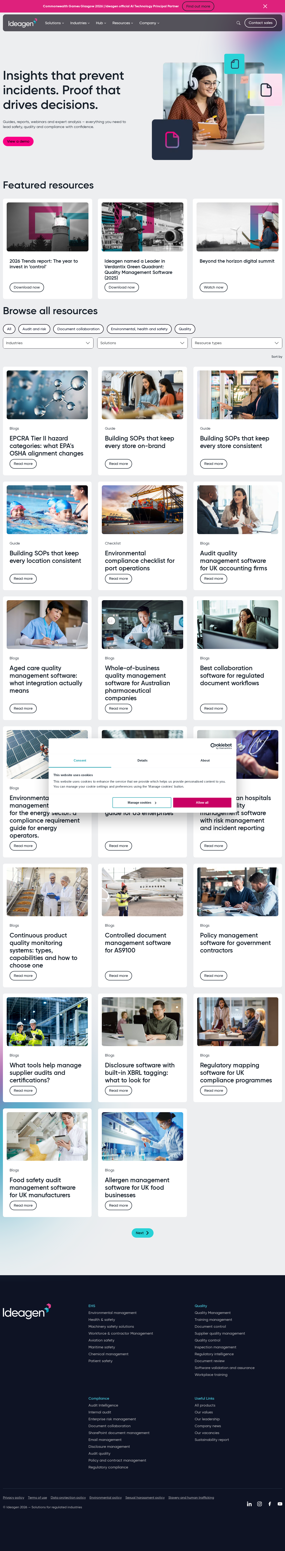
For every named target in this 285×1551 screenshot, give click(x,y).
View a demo (18, 141)
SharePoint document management (119, 1433)
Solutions (53, 23)
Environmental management (112, 1313)
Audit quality (99, 1453)
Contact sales (260, 22)
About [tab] (205, 760)
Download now (27, 287)
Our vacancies (207, 1433)
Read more (23, 463)
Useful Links (204, 1398)
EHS (91, 1306)
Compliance (98, 1398)
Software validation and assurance (225, 1368)
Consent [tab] (80, 760)
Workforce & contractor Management (120, 1333)
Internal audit (99, 1412)
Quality (201, 1306)
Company (147, 23)
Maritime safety (101, 1347)
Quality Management (213, 1313)
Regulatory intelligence (214, 1354)
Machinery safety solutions (111, 1326)
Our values (204, 1412)
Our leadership (207, 1419)
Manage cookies (139, 802)
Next (140, 1233)
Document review (210, 1361)
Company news (208, 1426)
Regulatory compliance (108, 1467)
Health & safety (101, 1320)
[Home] (23, 22)
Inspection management (215, 1347)
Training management (213, 1320)
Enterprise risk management (112, 1419)
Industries (78, 23)
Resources (121, 23)
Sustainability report (212, 1440)
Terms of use (37, 1498)
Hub (99, 23)
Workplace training (211, 1375)
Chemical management (108, 1354)
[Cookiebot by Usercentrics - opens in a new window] (213, 746)
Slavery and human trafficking (191, 1498)
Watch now (213, 287)
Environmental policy (106, 1498)
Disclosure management (109, 1446)
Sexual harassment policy (145, 1498)
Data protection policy (68, 1498)
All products (205, 1405)
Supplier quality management (220, 1333)
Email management (105, 1440)
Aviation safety (101, 1340)
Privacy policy (13, 1498)
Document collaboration (109, 1426)
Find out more (198, 6)
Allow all (202, 802)
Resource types (208, 343)
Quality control (207, 1340)
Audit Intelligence (103, 1405)
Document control (210, 1326)
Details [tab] (142, 760)
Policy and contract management (117, 1460)
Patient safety (100, 1361)
